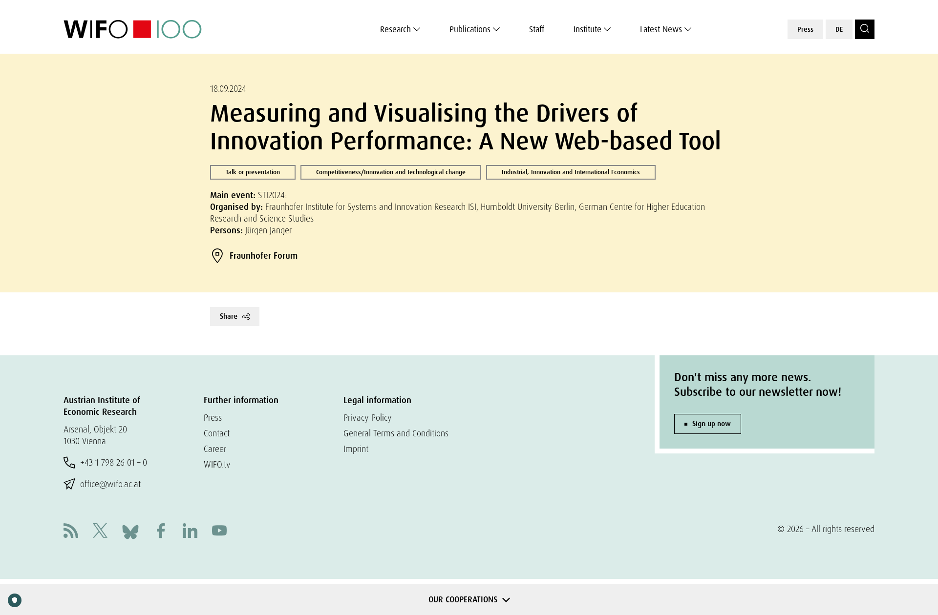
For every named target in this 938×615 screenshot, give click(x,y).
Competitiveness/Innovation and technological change (391, 172)
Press (805, 29)
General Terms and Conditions (395, 433)
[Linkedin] (190, 531)
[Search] (864, 29)
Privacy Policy (367, 417)
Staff (536, 29)
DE (839, 29)
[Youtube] (219, 531)
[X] (100, 531)
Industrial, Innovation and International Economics (571, 172)
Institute (587, 29)
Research (395, 29)
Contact (217, 433)
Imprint (355, 448)
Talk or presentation (253, 172)
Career (215, 448)
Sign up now (711, 424)
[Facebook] (160, 531)
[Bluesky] (130, 530)
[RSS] (71, 531)
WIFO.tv (217, 464)
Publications (469, 29)
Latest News (661, 29)
